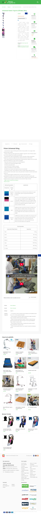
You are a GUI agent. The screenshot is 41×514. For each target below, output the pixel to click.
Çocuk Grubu (23, 463)
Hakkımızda (5, 484)
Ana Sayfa (4, 7)
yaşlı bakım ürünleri (25, 46)
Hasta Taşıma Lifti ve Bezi (17, 7)
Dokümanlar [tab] (24, 144)
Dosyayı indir (33, 297)
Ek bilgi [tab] (30, 144)
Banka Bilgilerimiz (34, 57)
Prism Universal (13, 308)
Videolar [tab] (15, 144)
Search (37, 2)
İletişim (4, 487)
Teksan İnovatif (6, 181)
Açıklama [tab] (7, 144)
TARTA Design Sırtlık (33, 477)
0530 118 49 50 (34, 23)
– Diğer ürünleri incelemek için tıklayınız (11, 180)
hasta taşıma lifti (23, 45)
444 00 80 (33, 15)
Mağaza (9, 7)
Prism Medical (12, 305)
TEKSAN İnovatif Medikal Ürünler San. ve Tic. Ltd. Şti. (26, 511)
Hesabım (13, 485)
